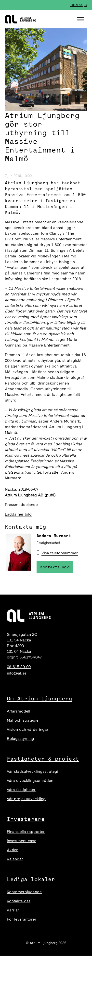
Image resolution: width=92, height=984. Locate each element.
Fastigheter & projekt (43, 758)
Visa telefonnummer (59, 553)
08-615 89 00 (19, 666)
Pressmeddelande (21, 504)
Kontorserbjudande (24, 891)
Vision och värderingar (27, 729)
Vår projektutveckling (26, 798)
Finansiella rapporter (26, 831)
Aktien (12, 850)
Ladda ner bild (18, 514)
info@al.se (16, 673)
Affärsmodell (18, 711)
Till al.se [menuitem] (76, 5)
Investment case (21, 840)
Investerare (26, 819)
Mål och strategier (23, 720)
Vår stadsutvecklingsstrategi (32, 771)
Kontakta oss (18, 901)
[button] (81, 19)
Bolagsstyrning (20, 738)
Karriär (13, 910)
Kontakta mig (55, 567)
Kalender (15, 859)
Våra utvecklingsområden (30, 780)
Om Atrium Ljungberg (39, 698)
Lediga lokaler (31, 879)
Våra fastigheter (21, 789)
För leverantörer (21, 919)
